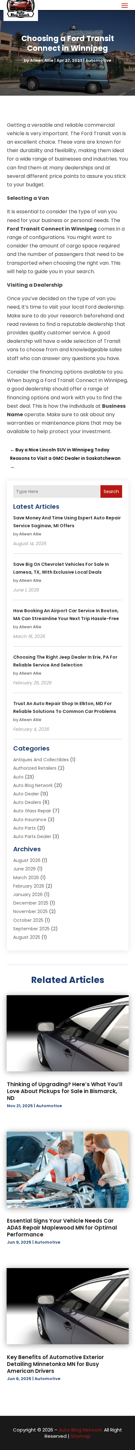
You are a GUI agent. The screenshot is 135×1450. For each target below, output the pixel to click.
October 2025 (28, 920)
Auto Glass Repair (32, 811)
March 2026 (26, 877)
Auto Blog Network (33, 785)
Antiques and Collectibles (41, 760)
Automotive (98, 60)
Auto (18, 777)
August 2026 (26, 860)
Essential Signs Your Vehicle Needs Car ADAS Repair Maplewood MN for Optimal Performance (62, 1227)
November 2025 (30, 911)
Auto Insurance (29, 819)
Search (111, 491)
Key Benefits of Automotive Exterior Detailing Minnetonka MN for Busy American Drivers (55, 1364)
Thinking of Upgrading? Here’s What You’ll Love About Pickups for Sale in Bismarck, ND (64, 1091)
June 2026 (24, 869)
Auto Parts (24, 828)
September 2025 (31, 929)
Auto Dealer (26, 794)
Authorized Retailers (35, 768)
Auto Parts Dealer (32, 836)
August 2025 (26, 937)
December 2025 (30, 903)
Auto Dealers (27, 802)
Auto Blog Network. (81, 1429)
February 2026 (28, 886)
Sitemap (81, 1436)
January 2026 (28, 894)
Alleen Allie (41, 60)
